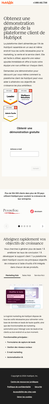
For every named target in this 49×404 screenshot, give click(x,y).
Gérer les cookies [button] (24, 397)
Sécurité (38, 387)
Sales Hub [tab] (26, 275)
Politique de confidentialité (19, 387)
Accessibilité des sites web (24, 392)
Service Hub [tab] (39, 275)
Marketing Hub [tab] (12, 275)
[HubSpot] (7, 2)
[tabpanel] (24, 321)
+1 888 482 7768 (40, 2)
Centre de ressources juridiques (24, 382)
